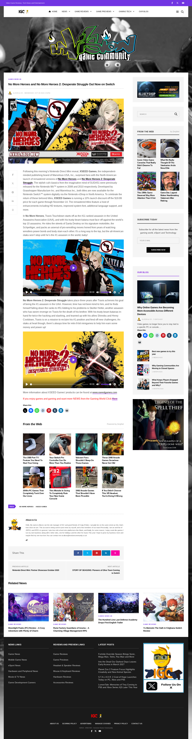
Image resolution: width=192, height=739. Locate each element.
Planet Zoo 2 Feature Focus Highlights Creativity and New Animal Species (116, 670)
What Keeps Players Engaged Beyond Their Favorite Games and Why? (165, 382)
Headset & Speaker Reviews (66, 665)
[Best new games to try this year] (143, 355)
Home (54, 11)
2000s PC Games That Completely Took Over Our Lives (33, 493)
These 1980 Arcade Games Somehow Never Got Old (111, 460)
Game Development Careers (22, 682)
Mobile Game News (17, 660)
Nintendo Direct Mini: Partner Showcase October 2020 (35, 570)
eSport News (14, 665)
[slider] (59, 292)
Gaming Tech (125, 11)
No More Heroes (67, 179)
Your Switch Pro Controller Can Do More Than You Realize (60, 460)
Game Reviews (82, 11)
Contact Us (136, 723)
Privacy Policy (121, 723)
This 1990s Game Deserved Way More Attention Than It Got (146, 195)
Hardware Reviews (62, 677)
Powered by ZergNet (115, 424)
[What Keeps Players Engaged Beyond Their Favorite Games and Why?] (143, 384)
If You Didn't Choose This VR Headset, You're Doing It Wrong (112, 493)
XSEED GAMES (41, 506)
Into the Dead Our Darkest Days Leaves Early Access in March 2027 (117, 663)
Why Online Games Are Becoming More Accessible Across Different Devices (155, 311)
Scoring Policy (69, 723)
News (64, 11)
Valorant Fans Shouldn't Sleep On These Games (85, 460)
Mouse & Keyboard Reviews (66, 671)
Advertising (86, 723)
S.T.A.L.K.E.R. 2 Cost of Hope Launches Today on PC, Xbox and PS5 (117, 678)
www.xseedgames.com (104, 392)
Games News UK (14, 79)
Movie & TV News (16, 677)
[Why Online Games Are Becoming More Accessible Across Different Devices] (158, 291)
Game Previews (103, 11)
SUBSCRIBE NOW (158, 250)
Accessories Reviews (63, 682)
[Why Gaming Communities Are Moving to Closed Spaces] (143, 370)
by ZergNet (174, 132)
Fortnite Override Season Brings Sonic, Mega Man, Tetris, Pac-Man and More (116, 655)
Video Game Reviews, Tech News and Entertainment (25, 3)
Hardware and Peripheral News (23, 671)
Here (114, 398)
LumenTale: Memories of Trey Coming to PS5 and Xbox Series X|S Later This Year (117, 685)
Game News (14, 654)
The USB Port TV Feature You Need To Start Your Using (33, 460)
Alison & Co (18, 93)
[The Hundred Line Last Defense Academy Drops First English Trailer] (118, 603)
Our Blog (143, 11)
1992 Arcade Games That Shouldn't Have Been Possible (85, 493)
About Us (54, 723)
